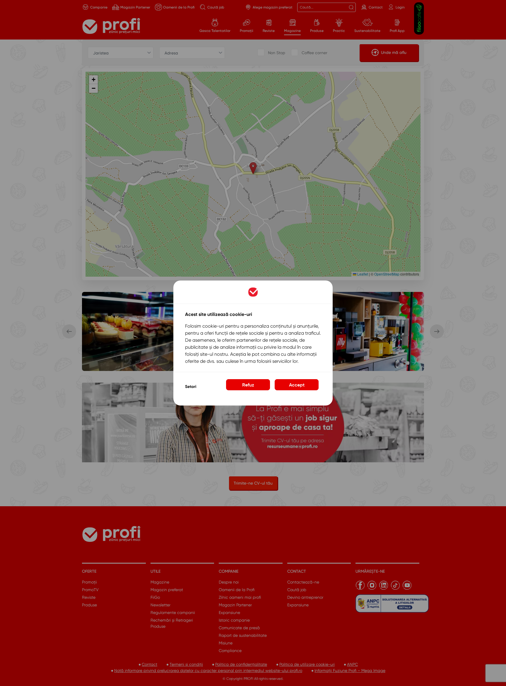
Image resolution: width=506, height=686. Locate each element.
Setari (190, 386)
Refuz (248, 385)
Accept (297, 385)
